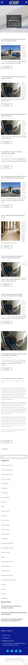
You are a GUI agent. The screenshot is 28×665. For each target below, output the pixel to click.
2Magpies (12, 659)
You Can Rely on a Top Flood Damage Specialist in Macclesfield (11, 152)
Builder (2, 506)
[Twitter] (11, 651)
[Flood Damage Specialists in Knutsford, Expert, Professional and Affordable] (14, 340)
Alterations (3, 584)
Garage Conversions (5, 525)
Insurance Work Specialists (7, 575)
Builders (3, 557)
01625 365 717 (6, 638)
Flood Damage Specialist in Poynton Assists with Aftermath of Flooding (13, 40)
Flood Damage (4, 538)
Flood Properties (19, 380)
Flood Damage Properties (10, 380)
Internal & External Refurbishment (8, 580)
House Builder (4, 515)
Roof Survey (4, 502)
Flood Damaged (9, 43)
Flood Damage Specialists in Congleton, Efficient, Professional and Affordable (12, 295)
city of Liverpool (22, 402)
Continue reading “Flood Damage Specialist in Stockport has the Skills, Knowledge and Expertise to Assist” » (13, 200)
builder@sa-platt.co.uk (8, 640)
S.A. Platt (3, 402)
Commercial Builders (5, 479)
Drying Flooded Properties (7, 474)
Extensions (3, 589)
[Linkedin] (20, 651)
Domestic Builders (5, 497)
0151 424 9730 (26, 2)
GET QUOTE (14, 24)
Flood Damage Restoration (7, 543)
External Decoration (5, 570)
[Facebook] (7, 651)
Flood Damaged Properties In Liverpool (12, 378)
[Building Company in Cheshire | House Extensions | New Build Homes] (14, 2)
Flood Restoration (5, 511)
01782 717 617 (6, 635)
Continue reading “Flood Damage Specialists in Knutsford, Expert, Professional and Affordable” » (13, 363)
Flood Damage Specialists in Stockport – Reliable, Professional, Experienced (12, 257)
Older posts (4, 449)
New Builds (3, 593)
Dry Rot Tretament (5, 520)
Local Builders (4, 488)
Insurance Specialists (6, 566)
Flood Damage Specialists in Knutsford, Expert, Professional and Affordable (14, 354)
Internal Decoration (5, 552)
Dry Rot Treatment (5, 529)
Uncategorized (4, 598)
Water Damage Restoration (7, 548)
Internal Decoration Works (7, 561)
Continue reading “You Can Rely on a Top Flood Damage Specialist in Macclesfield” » (14, 161)
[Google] (16, 651)
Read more (6, 67)
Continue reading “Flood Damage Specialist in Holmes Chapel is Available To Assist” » (13, 99)
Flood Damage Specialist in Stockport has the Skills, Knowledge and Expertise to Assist (14, 177)
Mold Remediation (5, 534)
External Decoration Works (7, 470)
